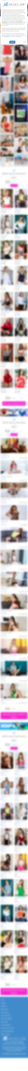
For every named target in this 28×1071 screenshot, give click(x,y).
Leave (24, 42)
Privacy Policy (6, 36)
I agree (12, 42)
